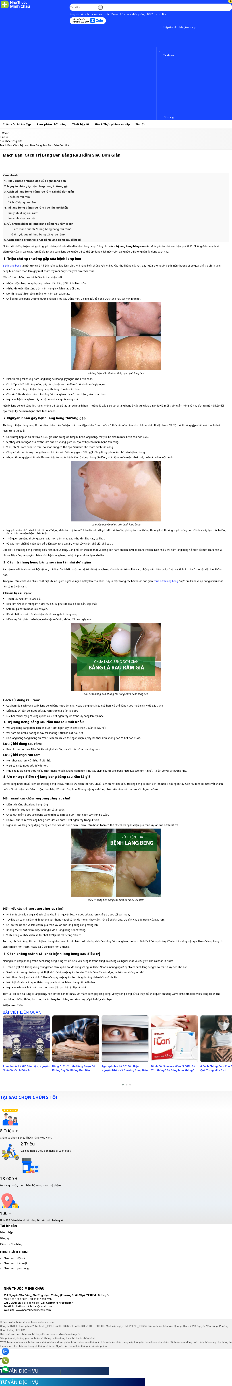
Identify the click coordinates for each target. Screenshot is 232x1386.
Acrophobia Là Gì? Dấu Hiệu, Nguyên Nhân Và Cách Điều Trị (26, 1068)
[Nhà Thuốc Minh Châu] (15, 8)
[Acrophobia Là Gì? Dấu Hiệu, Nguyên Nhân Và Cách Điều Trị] (26, 1038)
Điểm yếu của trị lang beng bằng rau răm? (38, 234)
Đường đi (103, 1295)
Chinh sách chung (15, 1252)
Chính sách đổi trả (14, 1258)
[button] (160, 27)
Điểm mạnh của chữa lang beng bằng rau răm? (41, 229)
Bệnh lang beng (12, 265)
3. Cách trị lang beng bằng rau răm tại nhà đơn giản (39, 191)
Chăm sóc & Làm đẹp (17, 124)
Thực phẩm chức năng (52, 124)
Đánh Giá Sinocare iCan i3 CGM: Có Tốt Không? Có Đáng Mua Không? (173, 1068)
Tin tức (140, 124)
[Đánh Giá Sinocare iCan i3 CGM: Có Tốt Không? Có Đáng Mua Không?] (174, 1038)
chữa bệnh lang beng (166, 581)
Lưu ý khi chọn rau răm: (23, 218)
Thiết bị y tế (80, 124)
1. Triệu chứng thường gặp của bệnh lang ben (35, 181)
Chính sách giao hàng (16, 1268)
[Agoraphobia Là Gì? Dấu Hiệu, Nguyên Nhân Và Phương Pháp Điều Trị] (125, 1038)
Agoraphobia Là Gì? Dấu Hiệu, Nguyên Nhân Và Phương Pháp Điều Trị (125, 1070)
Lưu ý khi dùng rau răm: (23, 213)
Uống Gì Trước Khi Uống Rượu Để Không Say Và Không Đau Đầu (73, 1068)
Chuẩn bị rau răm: (19, 197)
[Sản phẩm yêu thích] (160, 50)
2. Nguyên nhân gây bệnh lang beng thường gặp (36, 186)
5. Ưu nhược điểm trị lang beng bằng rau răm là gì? (38, 223)
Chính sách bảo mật (15, 1263)
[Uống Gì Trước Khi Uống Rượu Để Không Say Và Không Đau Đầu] (75, 1038)
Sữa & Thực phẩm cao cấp (112, 124)
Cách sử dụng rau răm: (22, 202)
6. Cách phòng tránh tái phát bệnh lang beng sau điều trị (42, 239)
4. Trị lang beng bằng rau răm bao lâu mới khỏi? (36, 207)
